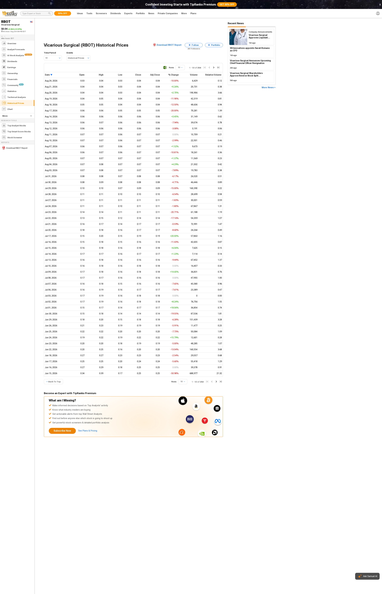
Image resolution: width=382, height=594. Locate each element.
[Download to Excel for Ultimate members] (165, 67)
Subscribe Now (62, 430)
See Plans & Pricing (87, 430)
